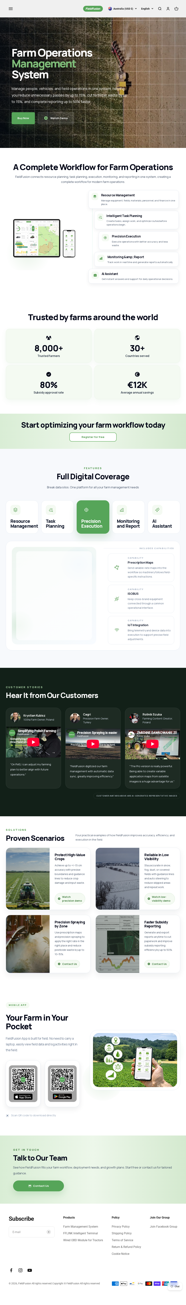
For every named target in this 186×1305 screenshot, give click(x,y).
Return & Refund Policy (126, 1247)
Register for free (93, 437)
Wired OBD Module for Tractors (83, 1240)
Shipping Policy (122, 1233)
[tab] (22, 517)
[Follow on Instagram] (20, 1270)
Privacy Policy (121, 1226)
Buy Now (23, 118)
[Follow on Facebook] (11, 1270)
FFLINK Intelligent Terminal (80, 1233)
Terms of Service (122, 1240)
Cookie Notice (120, 1254)
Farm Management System (80, 1226)
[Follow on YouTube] (29, 1270)
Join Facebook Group (163, 1226)
